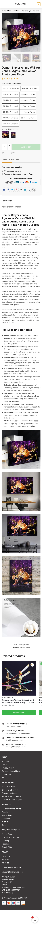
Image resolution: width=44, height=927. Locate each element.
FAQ (3, 777)
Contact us (6, 774)
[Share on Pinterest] (16, 189)
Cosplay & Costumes (10, 837)
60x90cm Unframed (28, 112)
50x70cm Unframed (28, 106)
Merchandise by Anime (11, 809)
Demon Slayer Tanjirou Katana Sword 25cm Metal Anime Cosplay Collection (18, 701)
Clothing (5, 841)
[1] (5, 134)
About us (5, 761)
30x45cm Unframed (10, 100)
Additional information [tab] (11, 207)
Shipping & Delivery (10, 790)
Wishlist (5, 822)
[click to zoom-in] (21, 32)
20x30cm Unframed (10, 94)
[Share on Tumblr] (29, 189)
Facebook (6, 856)
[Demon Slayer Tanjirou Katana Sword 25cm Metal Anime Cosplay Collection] (19, 678)
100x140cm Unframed (11, 88)
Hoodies (5, 844)
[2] (13, 134)
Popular (5, 812)
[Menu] (5, 4)
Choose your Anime (13, 11)
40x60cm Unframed (10, 106)
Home (4, 11)
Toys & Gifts (7, 847)
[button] (9, 145)
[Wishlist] (32, 665)
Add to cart (26, 147)
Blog (4, 825)
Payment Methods (9, 793)
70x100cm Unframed (10, 118)
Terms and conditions (11, 771)
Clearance (6, 818)
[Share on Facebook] (8, 189)
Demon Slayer (26, 11)
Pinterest (5, 859)
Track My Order (8, 787)
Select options (19, 712)
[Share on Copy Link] (33, 189)
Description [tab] (7, 201)
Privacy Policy (8, 768)
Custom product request (12, 800)
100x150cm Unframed (30, 88)
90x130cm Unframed (10, 124)
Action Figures (8, 834)
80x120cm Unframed (28, 118)
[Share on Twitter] (12, 189)
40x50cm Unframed (28, 100)
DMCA (4, 764)
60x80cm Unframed (10, 112)
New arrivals (7, 815)
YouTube (5, 863)
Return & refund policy (11, 796)
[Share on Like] (4, 189)
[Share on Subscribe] (25, 189)
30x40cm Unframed (28, 94)
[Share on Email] (21, 189)
